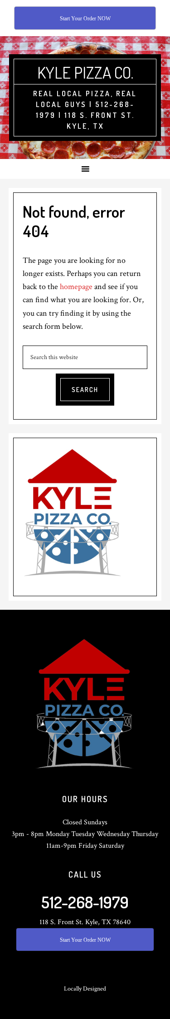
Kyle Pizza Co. (85, 72)
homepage (76, 286)
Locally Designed (85, 989)
